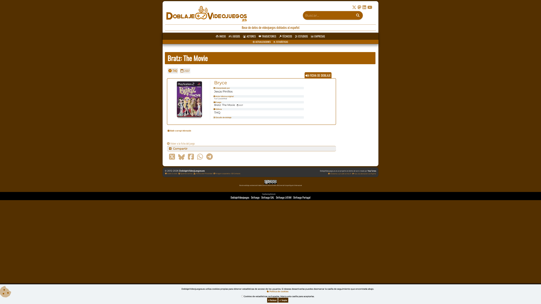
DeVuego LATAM (283, 197)
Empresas (319, 36)
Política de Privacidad (204, 174)
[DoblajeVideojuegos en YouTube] (370, 7)
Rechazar (273, 300)
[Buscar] (357, 15)
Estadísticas (282, 41)
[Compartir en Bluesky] (181, 156)
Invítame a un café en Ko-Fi (340, 174)
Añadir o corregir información (180, 130)
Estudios (303, 36)
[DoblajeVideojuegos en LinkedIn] (364, 7)
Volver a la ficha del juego (182, 143)
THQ (174, 71)
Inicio (222, 36)
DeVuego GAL (267, 197)
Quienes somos (186, 174)
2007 (186, 71)
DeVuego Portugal (301, 197)
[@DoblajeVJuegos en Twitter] (354, 7)
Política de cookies (278, 291)
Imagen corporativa (222, 174)
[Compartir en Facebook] (191, 156)
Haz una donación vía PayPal (365, 174)
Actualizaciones (263, 41)
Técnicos (287, 36)
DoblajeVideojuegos (240, 197)
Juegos (236, 36)
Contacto (236, 174)
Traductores (268, 36)
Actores (251, 36)
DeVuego (255, 197)
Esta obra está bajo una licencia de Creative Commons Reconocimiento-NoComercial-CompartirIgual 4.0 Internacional (270, 185)
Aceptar (284, 300)
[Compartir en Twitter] (172, 156)
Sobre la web (172, 174)
